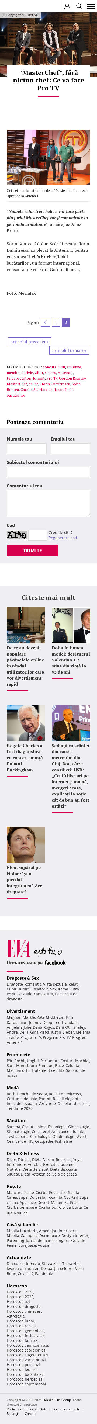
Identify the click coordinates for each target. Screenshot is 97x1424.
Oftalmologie (63, 1136)
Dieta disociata (63, 1169)
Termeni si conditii (66, 1409)
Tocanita (54, 1197)
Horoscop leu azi (22, 1369)
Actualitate (19, 1257)
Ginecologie (78, 1126)
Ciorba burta (70, 1207)
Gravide (78, 1240)
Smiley (79, 1027)
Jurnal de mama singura (48, 1240)
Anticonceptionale (67, 1131)
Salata (73, 1192)
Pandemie (44, 1273)
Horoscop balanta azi (26, 1374)
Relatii (74, 984)
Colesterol (41, 1131)
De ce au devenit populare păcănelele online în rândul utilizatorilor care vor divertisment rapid (25, 666)
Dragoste (15, 984)
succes (50, 372)
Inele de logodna (22, 1103)
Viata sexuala (55, 984)
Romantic (33, 984)
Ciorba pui (48, 1207)
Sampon (46, 1065)
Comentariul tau (25, 486)
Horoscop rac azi (22, 1325)
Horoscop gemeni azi (25, 1330)
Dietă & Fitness (23, 1153)
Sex (53, 989)
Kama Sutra (68, 989)
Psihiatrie (63, 1141)
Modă (13, 1088)
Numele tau (19, 439)
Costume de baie (22, 1098)
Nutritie (14, 1169)
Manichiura (26, 1065)
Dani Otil (64, 1027)
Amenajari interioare (58, 1230)
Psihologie (57, 1126)
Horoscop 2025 (20, 1296)
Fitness (24, 1159)
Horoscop (17, 1286)
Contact (30, 1413)
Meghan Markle (21, 1017)
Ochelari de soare (73, 1103)
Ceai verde (16, 1141)
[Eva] (17, 6)
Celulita (72, 1065)
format (39, 378)
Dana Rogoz (43, 1027)
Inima (41, 1126)
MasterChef (17, 383)
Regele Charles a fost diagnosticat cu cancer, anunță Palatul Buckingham (25, 758)
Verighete (47, 1103)
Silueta (13, 1174)
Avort (81, 1136)
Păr (10, 1060)
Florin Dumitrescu (55, 383)
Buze (59, 1065)
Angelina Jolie (19, 1027)
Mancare (15, 1192)
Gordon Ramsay (72, 378)
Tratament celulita (47, 1070)
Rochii (19, 1060)
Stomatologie (18, 1131)
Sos (63, 1192)
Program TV (30, 1037)
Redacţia (13, 1413)
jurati (59, 389)
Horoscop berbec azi (25, 1379)
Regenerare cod (62, 537)
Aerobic (34, 1164)
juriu (61, 366)
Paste (29, 1192)
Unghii (33, 1060)
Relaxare (63, 1159)
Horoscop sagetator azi (27, 1354)
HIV (30, 1141)
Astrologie (16, 1316)
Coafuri (67, 1060)
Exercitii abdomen (59, 1164)
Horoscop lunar (20, 1320)
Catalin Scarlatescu (36, 389)
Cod (11, 525)
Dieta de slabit (35, 1169)
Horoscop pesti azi (23, 1364)
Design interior (74, 1235)
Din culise (16, 1263)
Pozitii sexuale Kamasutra (30, 993)
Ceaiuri (28, 1126)
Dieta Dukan (43, 1159)
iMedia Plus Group (57, 1400)
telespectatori (19, 378)
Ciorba (41, 1192)
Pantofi (45, 1098)
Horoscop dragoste (24, 1306)
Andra (12, 1032)
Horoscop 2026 (20, 1291)
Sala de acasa (64, 1174)
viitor (38, 372)
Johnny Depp (40, 1022)
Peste (54, 1192)
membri (13, 372)
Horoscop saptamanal (26, 1384)
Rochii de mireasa (65, 1093)
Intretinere (16, 1164)
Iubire (24, 989)
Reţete (14, 1186)
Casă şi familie (22, 1225)
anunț (33, 383)
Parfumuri (49, 1060)
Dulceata (37, 1197)
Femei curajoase (21, 1245)
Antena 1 (65, 372)
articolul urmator (69, 350)
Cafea (12, 1197)
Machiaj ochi (18, 1070)
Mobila (13, 1235)
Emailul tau (63, 439)
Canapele (29, 1235)
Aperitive (28, 1202)
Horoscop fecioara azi (26, 1335)
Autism (44, 1245)
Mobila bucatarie (22, 1230)
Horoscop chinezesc (25, 1311)
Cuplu (12, 989)
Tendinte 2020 (20, 1108)
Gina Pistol (39, 1032)
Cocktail (71, 1197)
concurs (49, 366)
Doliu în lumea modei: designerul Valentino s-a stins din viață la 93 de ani (71, 660)
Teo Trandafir (66, 1022)
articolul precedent (29, 342)
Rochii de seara (33, 1093)
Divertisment (21, 1011)
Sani (11, 1065)
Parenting (15, 1240)
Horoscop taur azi (23, 1340)
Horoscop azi (18, 1301)
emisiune (74, 366)
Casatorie (40, 989)
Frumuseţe (18, 1055)
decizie (27, 372)
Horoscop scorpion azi (27, 1350)
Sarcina (13, 1126)
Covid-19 (25, 1273)
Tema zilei (71, 1263)
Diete (11, 1159)
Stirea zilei (51, 1263)
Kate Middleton (50, 1017)
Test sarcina (18, 1136)
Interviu (33, 1263)
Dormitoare (49, 1235)
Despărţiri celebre (57, 1268)
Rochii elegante (67, 1098)
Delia (24, 1032)
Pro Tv (51, 378)
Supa (23, 1197)
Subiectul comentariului (33, 462)
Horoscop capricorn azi (27, 1345)
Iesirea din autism (23, 1268)
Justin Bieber (62, 1032)
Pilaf (74, 1202)
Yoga (77, 1159)
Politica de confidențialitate (27, 1409)
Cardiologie (40, 1136)
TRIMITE (32, 550)
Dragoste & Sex (23, 978)
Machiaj (82, 1060)
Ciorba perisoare (22, 1207)
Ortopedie (44, 1141)
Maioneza (59, 1202)
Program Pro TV (57, 1037)
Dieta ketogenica (36, 1174)
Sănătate (16, 1121)
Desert (43, 1202)
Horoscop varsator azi (26, 1359)
